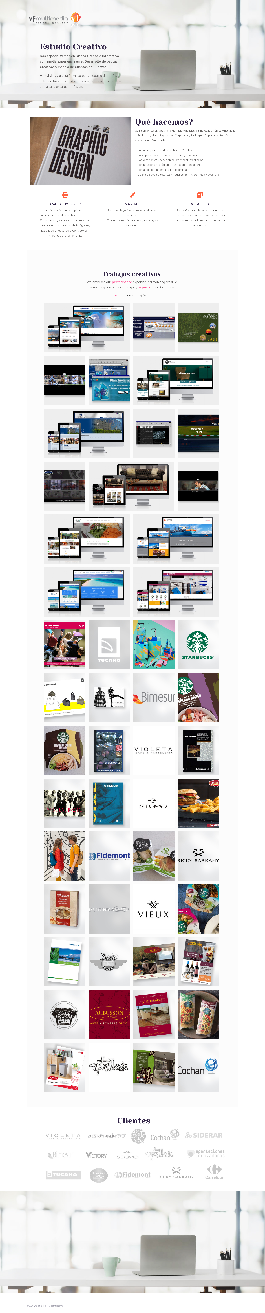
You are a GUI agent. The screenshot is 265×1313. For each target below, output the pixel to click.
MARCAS (132, 204)
